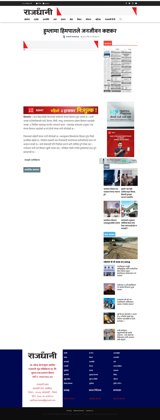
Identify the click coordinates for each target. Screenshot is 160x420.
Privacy (69, 410)
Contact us (89, 410)
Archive (47, 3)
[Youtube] (136, 3)
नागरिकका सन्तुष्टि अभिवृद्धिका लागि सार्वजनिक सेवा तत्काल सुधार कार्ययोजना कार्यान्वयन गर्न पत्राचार (127, 271)
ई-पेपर (39, 3)
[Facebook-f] (126, 3)
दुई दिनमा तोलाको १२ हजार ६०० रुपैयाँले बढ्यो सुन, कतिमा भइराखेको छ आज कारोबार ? (127, 318)
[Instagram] (132, 3)
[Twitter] (129, 3)
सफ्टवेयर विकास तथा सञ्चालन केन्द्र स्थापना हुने (112, 191)
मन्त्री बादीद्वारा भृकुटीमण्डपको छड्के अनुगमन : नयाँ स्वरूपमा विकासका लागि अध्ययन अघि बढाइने (125, 335)
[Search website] (120, 19)
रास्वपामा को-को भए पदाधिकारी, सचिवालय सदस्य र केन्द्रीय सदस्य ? (125, 302)
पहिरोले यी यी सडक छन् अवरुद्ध (117, 262)
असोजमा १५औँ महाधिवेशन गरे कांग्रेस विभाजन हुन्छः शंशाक (126, 287)
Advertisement (79, 410)
